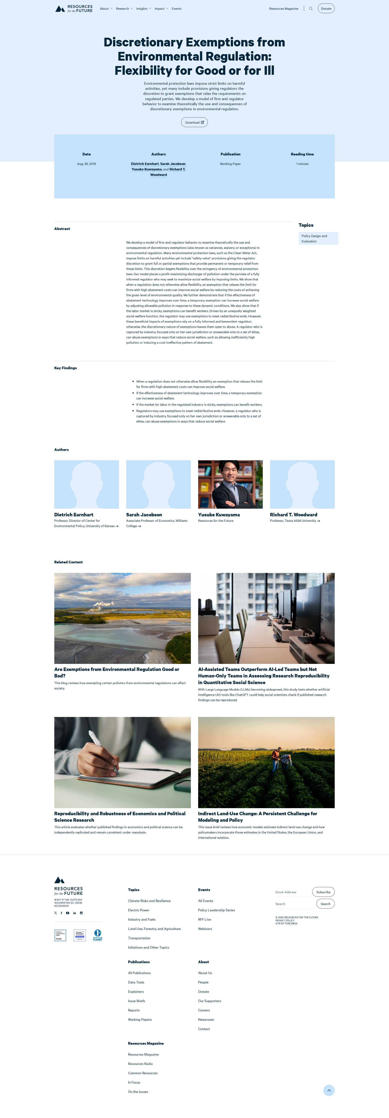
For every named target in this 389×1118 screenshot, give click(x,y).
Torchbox (291, 923)
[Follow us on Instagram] (81, 913)
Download (192, 122)
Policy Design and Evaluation (314, 238)
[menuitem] (104, 8)
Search (325, 903)
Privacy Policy (285, 920)
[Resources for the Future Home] (75, 8)
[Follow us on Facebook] (61, 913)
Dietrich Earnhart (145, 163)
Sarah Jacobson (172, 163)
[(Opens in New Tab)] (60, 932)
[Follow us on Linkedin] (74, 913)
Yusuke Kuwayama (147, 169)
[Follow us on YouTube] (67, 913)
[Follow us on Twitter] (55, 913)
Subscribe (323, 892)
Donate (326, 8)
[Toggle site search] (311, 8)
